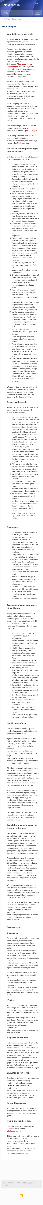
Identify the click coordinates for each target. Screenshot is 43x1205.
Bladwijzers (11, 1182)
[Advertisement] (22, 1168)
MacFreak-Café (23, 143)
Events (25, 1182)
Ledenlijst (18, 1182)
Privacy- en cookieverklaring (18, 1184)
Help (4, 1182)
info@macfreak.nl (13, 1131)
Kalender (31, 1182)
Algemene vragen (30, 130)
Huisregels (6, 1184)
